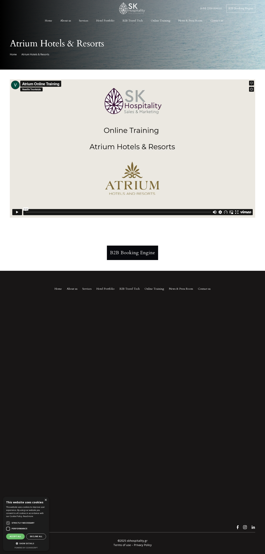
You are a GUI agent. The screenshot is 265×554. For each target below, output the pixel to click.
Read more (28, 516)
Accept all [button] (15, 536)
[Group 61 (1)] (237, 527)
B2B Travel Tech (129, 289)
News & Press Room (181, 289)
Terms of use (122, 545)
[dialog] (26, 524)
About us (72, 289)
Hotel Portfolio (105, 289)
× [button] (45, 500)
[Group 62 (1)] (245, 527)
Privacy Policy (143, 545)
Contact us (204, 289)
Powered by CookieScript (26, 547)
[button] (26, 543)
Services (87, 289)
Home (58, 289)
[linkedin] (253, 527)
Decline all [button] (36, 536)
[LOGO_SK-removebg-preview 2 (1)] (132, 8)
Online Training (154, 289)
